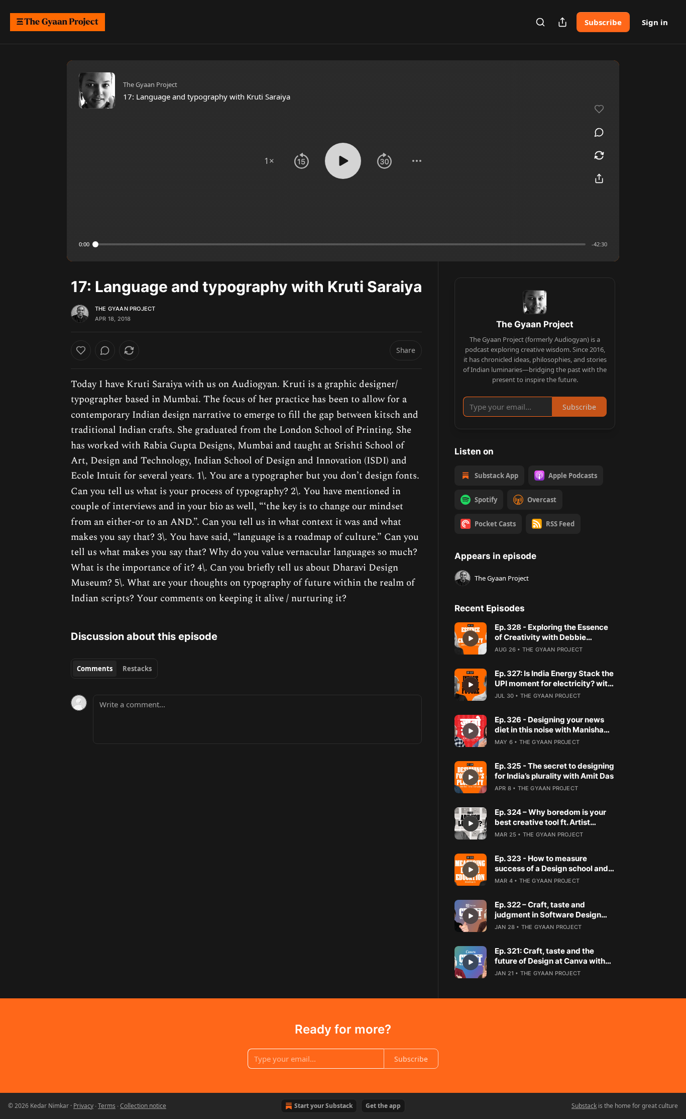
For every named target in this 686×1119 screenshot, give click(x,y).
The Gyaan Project (125, 308)
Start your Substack (323, 1105)
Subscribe (603, 22)
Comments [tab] (94, 668)
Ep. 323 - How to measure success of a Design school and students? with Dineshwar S (551, 864)
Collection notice (143, 1105)
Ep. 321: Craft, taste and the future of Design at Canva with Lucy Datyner (550, 956)
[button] (269, 161)
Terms (107, 1105)
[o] (471, 638)
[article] (534, 638)
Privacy (83, 1105)
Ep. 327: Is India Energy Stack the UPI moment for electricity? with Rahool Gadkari (554, 679)
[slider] (340, 244)
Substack (584, 1105)
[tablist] (114, 669)
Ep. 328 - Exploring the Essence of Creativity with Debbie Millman (551, 632)
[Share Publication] (562, 22)
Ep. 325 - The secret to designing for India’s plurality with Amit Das (554, 771)
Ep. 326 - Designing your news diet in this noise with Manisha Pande (549, 725)
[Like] (81, 350)
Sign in (655, 22)
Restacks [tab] (137, 668)
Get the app (383, 1105)
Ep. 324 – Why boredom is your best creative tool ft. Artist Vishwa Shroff (550, 817)
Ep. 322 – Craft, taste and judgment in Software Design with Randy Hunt (548, 910)
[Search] (540, 22)
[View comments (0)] (599, 132)
